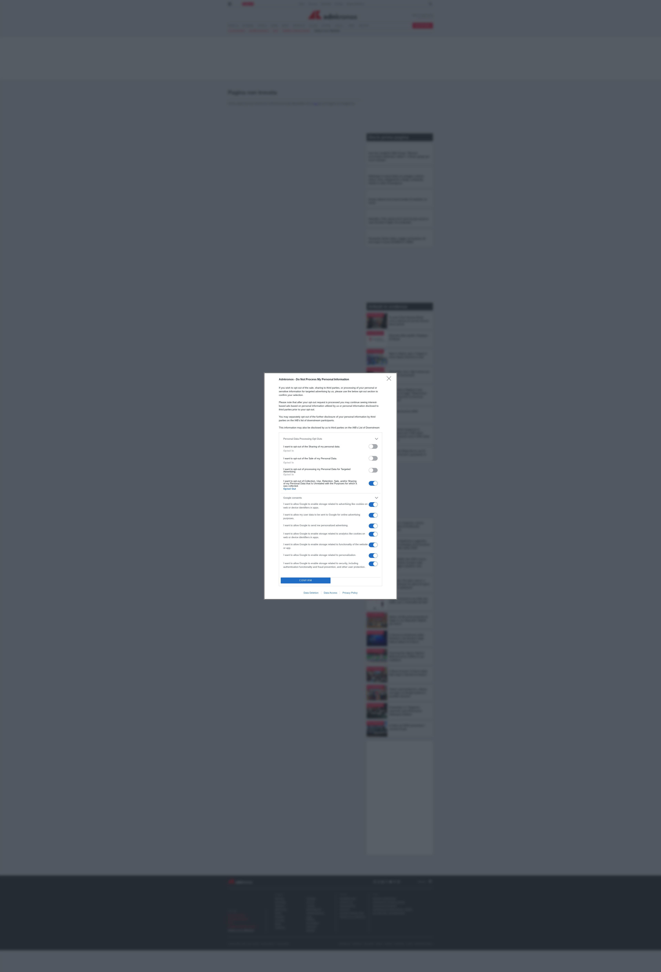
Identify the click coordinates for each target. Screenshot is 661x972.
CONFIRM (305, 580)
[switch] (373, 446)
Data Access (330, 592)
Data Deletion (311, 592)
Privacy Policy (350, 592)
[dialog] (330, 486)
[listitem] (330, 439)
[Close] (390, 379)
